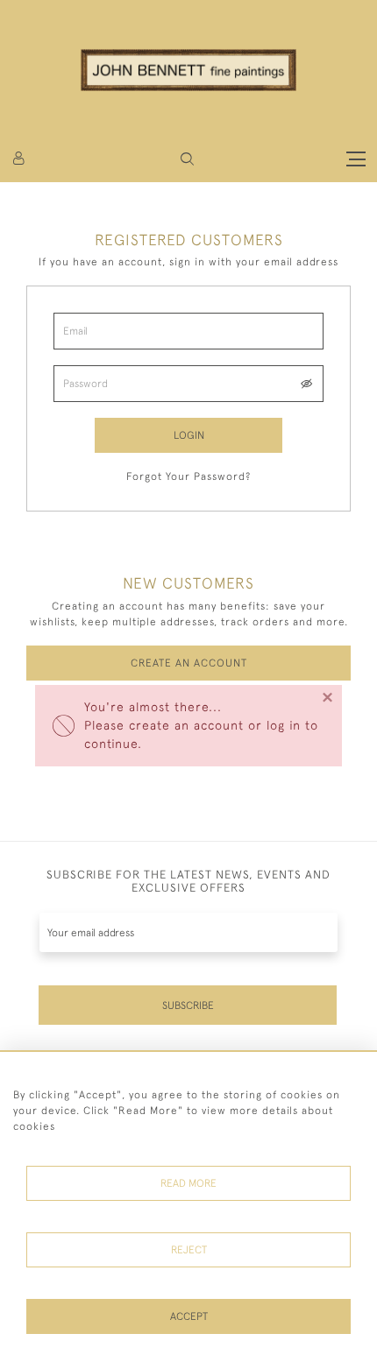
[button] (187, 159)
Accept (189, 1316)
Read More (188, 1183)
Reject (189, 1250)
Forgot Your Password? (188, 476)
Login (189, 435)
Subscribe (188, 1005)
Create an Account (189, 663)
